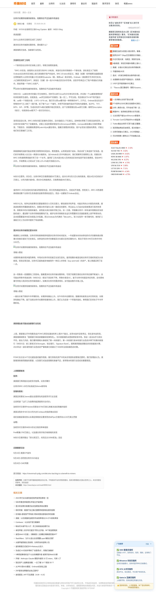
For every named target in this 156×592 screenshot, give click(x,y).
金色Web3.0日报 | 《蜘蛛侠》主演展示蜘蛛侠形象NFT (36, 534)
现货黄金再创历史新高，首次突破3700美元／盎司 (132, 128)
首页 (33, 4)
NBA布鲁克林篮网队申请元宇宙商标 (29, 502)
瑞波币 (95, 4)
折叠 (147, 544)
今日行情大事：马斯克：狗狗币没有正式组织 (130, 59)
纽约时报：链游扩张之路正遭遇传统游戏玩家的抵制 (35, 510)
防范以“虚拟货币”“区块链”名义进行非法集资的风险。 (124, 24)
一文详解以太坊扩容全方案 (123, 99)
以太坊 (62, 4)
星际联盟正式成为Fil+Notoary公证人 (29, 546)
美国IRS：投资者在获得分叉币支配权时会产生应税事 (133, 112)
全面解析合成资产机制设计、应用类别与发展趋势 (131, 79)
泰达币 (84, 4)
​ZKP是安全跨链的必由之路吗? (27, 571)
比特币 (52, 4)
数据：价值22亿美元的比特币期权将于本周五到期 (132, 67)
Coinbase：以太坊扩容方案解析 (28, 522)
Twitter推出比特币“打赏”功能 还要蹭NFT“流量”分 (131, 124)
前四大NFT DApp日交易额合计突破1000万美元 (131, 55)
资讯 (24, 12)
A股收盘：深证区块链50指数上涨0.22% (128, 63)
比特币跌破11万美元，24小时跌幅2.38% (128, 132)
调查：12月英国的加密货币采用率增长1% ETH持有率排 (37, 518)
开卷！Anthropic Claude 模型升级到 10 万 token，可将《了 (38, 558)
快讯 (117, 4)
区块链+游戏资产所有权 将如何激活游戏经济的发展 (35, 514)
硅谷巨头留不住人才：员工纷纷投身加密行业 (33, 526)
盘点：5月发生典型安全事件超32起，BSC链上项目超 (133, 75)
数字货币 (106, 4)
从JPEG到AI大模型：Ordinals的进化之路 (31, 567)
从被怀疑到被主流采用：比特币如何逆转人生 (33, 542)
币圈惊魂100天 (118, 71)
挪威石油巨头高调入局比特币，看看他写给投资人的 (132, 51)
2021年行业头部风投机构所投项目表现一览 (32, 498)
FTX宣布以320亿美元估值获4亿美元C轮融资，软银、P (134, 104)
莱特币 (73, 4)
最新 (42, 4)
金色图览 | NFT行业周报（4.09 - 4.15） (31, 575)
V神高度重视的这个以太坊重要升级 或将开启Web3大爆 (37, 554)
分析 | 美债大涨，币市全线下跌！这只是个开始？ (131, 108)
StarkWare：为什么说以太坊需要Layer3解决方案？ (35, 538)
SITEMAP (91, 588)
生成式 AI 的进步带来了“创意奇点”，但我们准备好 (35, 550)
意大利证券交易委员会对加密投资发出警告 (32, 506)
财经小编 (20, 24)
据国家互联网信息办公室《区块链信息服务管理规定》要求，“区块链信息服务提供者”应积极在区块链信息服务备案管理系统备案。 (124, 36)
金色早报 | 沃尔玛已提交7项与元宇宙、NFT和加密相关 (36, 530)
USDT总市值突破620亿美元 (123, 83)
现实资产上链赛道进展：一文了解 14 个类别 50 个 (35, 563)
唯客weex (128, 4)
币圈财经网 (75, 588)
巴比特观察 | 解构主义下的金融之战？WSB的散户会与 (133, 136)
